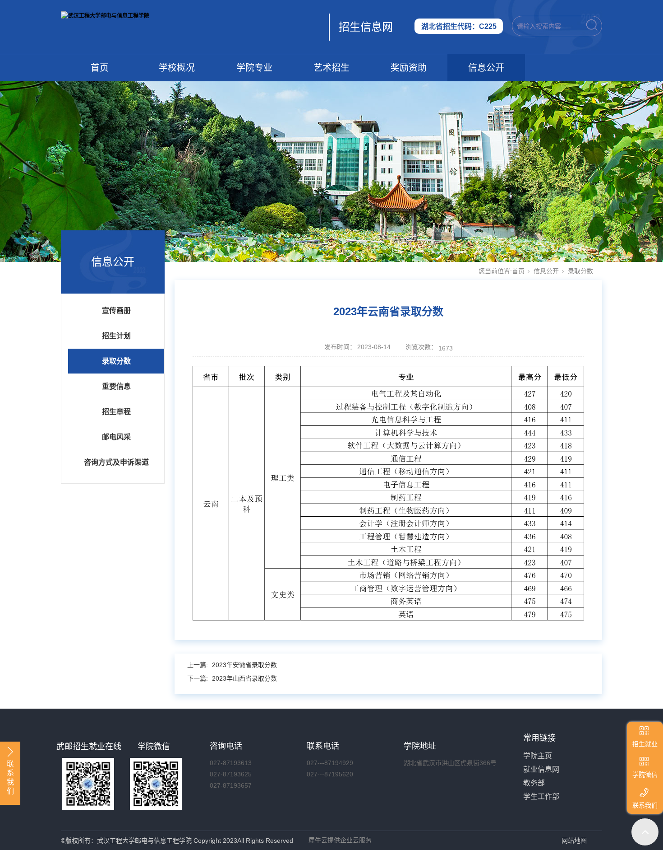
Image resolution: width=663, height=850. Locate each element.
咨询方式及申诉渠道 (116, 462)
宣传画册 (116, 310)
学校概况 (177, 68)
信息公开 (486, 68)
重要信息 (116, 386)
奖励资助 (409, 68)
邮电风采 (116, 437)
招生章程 (116, 412)
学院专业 (254, 68)
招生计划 (116, 336)
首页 (100, 68)
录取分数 (116, 361)
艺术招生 (331, 68)
